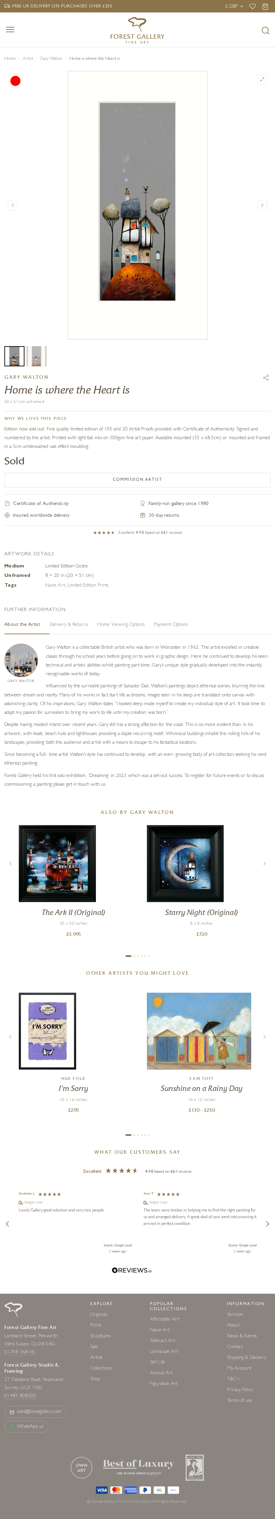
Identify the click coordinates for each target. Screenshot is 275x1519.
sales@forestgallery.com (39, 1412)
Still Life (157, 1362)
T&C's (233, 1379)
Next (262, 205)
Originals (98, 1315)
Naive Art (55, 585)
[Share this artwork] (266, 377)
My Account (239, 1368)
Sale (94, 1347)
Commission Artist (138, 480)
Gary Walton (51, 59)
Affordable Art (164, 1319)
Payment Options (171, 625)
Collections (101, 1368)
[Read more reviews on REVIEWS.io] (132, 1271)
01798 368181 (20, 1352)
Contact (235, 1347)
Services (235, 1315)
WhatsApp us (30, 1426)
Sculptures (100, 1336)
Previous (13, 205)
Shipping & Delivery (246, 1358)
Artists (96, 1358)
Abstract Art (162, 1341)
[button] (7, 1224)
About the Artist (22, 625)
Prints (95, 1325)
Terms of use (239, 1400)
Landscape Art (164, 1351)
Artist (28, 59)
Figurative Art (164, 1384)
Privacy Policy (240, 1390)
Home (10, 59)
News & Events (242, 1336)
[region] (137, 1223)
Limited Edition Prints (88, 585)
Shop (95, 1379)
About (233, 1325)
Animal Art (161, 1373)
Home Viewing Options (121, 625)
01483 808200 (20, 1396)
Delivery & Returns (69, 625)
